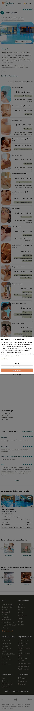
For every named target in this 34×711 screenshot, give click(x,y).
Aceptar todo (17, 370)
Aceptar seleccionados (17, 367)
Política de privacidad (12, 356)
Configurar (4, 359)
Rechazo (17, 363)
